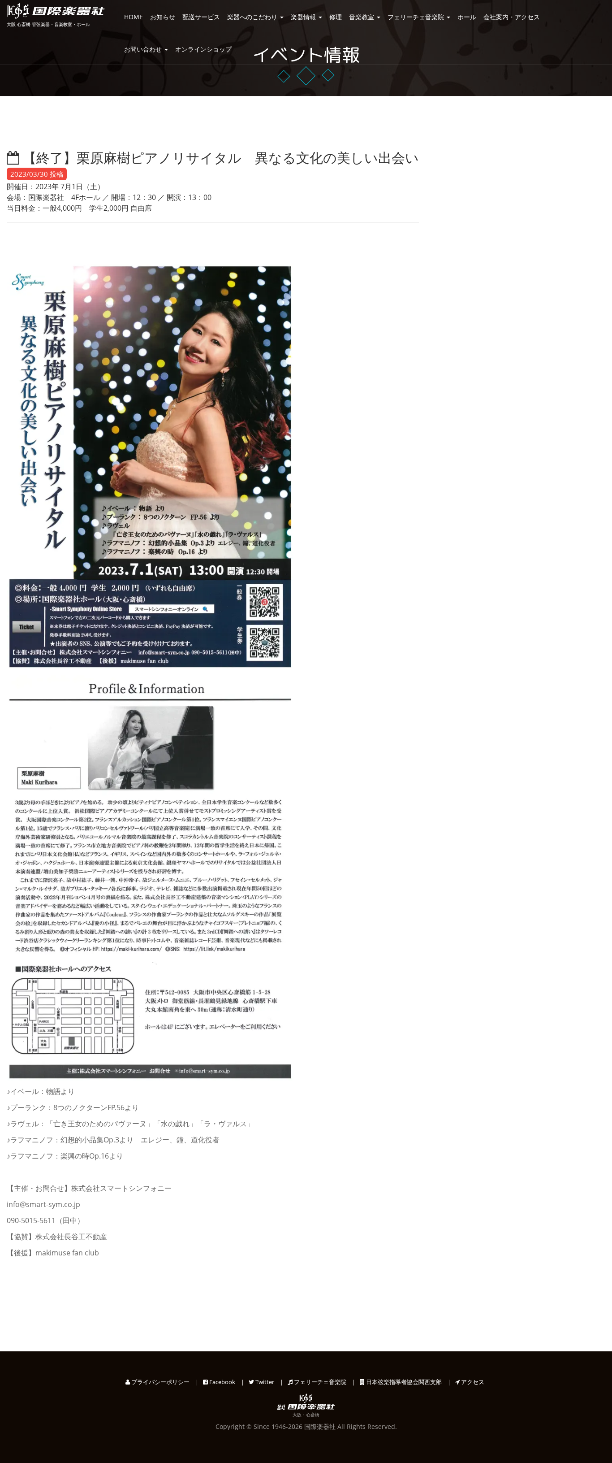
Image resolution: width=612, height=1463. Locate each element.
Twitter (264, 1382)
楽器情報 (304, 17)
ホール (466, 17)
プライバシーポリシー (160, 1382)
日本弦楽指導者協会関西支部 (403, 1382)
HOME (133, 17)
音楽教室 (362, 17)
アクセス (472, 1382)
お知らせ (162, 17)
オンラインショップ (203, 49)
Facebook (221, 1382)
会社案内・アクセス (511, 17)
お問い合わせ (144, 49)
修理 (335, 17)
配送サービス (201, 17)
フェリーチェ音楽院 (417, 17)
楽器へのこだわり (253, 17)
